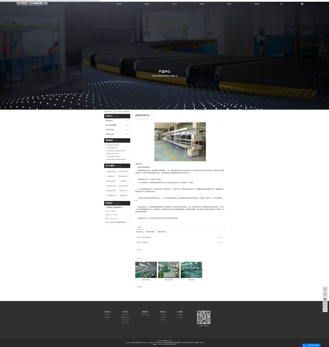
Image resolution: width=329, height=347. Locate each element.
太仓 (168, 344)
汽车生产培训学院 (145, 314)
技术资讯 (163, 320)
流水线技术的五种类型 (113, 145)
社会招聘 (179, 317)
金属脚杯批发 (123, 195)
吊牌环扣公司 (123, 190)
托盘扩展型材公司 (123, 186)
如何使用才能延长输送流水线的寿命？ (117, 159)
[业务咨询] (325, 289)
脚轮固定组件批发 (111, 181)
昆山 (171, 344)
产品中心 (174, 4)
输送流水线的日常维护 (113, 153)
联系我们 (257, 4)
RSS (168, 340)
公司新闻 (163, 314)
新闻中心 (229, 4)
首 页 (114, 111)
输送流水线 (109, 120)
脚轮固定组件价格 (111, 190)
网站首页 (119, 4)
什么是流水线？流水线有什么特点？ (116, 150)
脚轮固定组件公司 (123, 176)
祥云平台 (202, 342)
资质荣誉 (107, 317)
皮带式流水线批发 (150, 231)
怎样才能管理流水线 (112, 148)
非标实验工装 (110, 134)
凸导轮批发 (123, 181)
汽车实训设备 (110, 129)
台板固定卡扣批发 (111, 171)
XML (170, 340)
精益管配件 (177, 342)
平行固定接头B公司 (111, 186)
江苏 (159, 344)
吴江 (173, 344)
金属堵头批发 (111, 176)
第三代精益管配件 (111, 125)
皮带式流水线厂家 (162, 231)
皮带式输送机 (144, 242)
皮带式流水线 (140, 231)
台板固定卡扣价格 (123, 171)
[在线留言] (325, 304)
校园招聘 (179, 314)
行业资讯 (163, 317)
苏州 (164, 344)
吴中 (175, 344)
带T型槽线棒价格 (111, 195)
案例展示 (202, 4)
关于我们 (146, 4)
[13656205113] (325, 294)
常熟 (166, 344)
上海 (161, 344)
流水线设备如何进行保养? (113, 156)
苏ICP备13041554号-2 (159, 342)
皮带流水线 (126, 111)
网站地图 (164, 340)
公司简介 (107, 314)
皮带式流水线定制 (146, 237)
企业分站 (159, 340)
